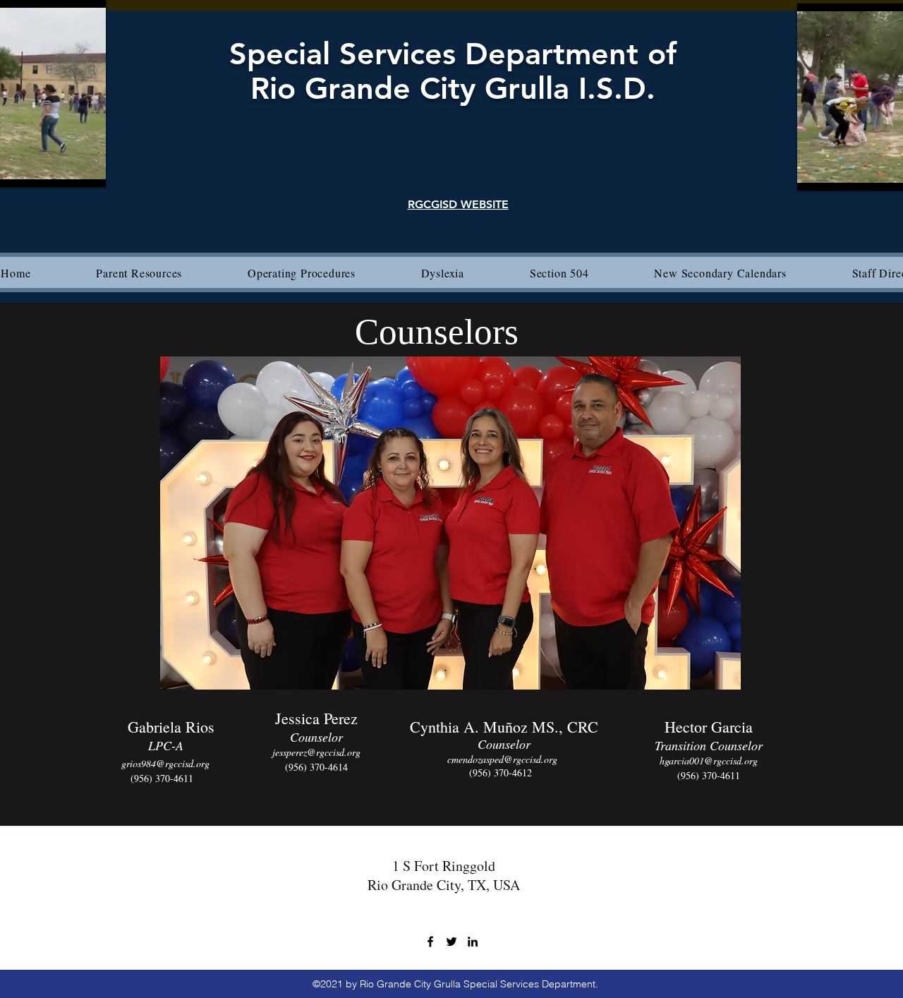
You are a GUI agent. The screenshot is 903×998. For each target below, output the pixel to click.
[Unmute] (839, 171)
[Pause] (815, 171)
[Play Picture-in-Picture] (63, 168)
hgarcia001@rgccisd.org (709, 760)
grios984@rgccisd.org (165, 763)
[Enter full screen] (87, 168)
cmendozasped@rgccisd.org (502, 759)
